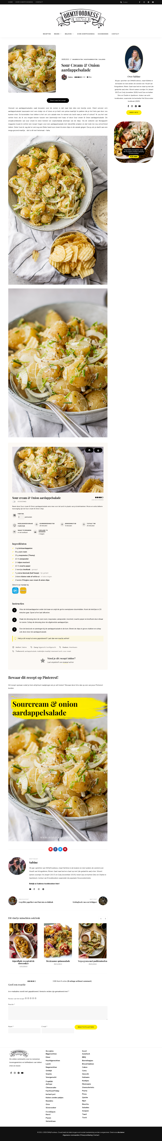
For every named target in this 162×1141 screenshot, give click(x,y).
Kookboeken (103, 34)
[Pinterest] (65, 849)
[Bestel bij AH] (15, 590)
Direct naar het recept (58, 100)
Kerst (48, 1114)
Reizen (56, 34)
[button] (98, 450)
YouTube (31, 889)
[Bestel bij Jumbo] (23, 590)
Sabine (70, 77)
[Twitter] (60, 849)
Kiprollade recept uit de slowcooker (23, 962)
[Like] (50, 849)
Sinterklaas (51, 1121)
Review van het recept (16, 999)
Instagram (39, 889)
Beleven (68, 34)
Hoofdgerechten (90, 59)
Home (10, 2)
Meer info (134, 112)
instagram (144, 2)
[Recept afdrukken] (89, 450)
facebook (139, 2)
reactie (61, 638)
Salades (102, 59)
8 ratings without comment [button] (79, 981)
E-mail (44, 1026)
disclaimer (120, 1132)
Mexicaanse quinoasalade (58, 961)
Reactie (11, 1004)
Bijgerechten (78, 59)
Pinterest (44, 889)
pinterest (148, 2)
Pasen (48, 1118)
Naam (10, 1026)
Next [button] (105, 918)
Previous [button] (101, 918)
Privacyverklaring (86, 1135)
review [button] (65, 662)
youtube (153, 2)
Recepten (47, 34)
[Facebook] (55, 849)
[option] (23, 945)
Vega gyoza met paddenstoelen (92, 961)
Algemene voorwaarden (71, 1135)
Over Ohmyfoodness (24, 2)
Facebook (35, 889)
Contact (39, 2)
